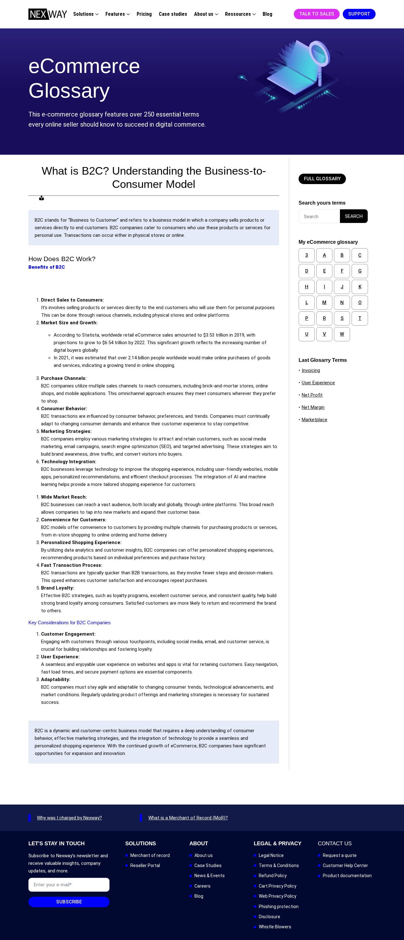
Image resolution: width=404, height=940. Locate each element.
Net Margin (313, 407)
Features (115, 14)
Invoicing (311, 370)
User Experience (318, 383)
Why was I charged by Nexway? (69, 818)
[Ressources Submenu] (253, 14)
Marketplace (314, 419)
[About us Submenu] (215, 14)
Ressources (238, 14)
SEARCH (354, 216)
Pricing (144, 14)
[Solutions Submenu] (96, 14)
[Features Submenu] (127, 14)
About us (203, 14)
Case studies (173, 14)
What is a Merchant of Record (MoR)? (188, 818)
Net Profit (312, 395)
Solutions (83, 14)
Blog (267, 14)
